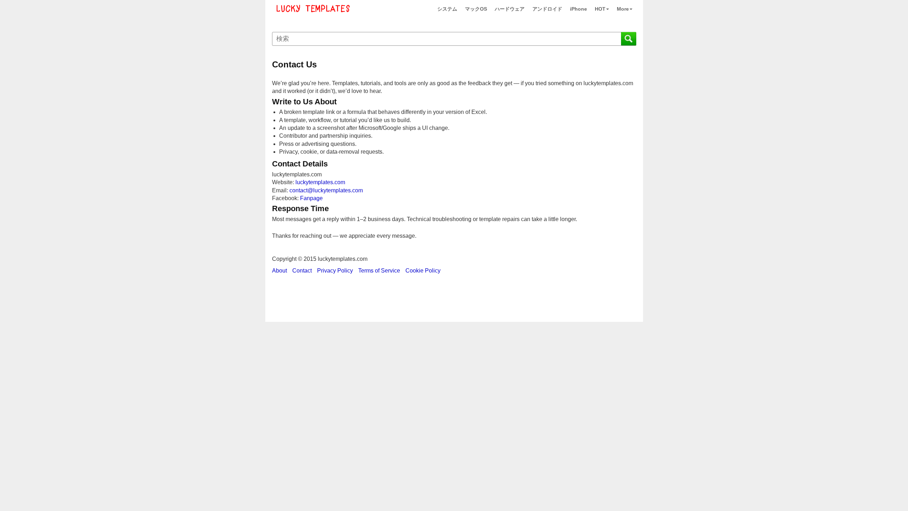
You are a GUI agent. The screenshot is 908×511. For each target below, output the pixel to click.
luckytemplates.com (320, 182)
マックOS (476, 9)
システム (447, 9)
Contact (302, 271)
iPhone (578, 9)
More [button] (623, 9)
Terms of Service (379, 271)
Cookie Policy (423, 271)
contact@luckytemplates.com (326, 190)
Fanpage (311, 198)
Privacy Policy (335, 271)
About (279, 271)
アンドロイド (547, 9)
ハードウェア (510, 9)
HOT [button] (600, 9)
